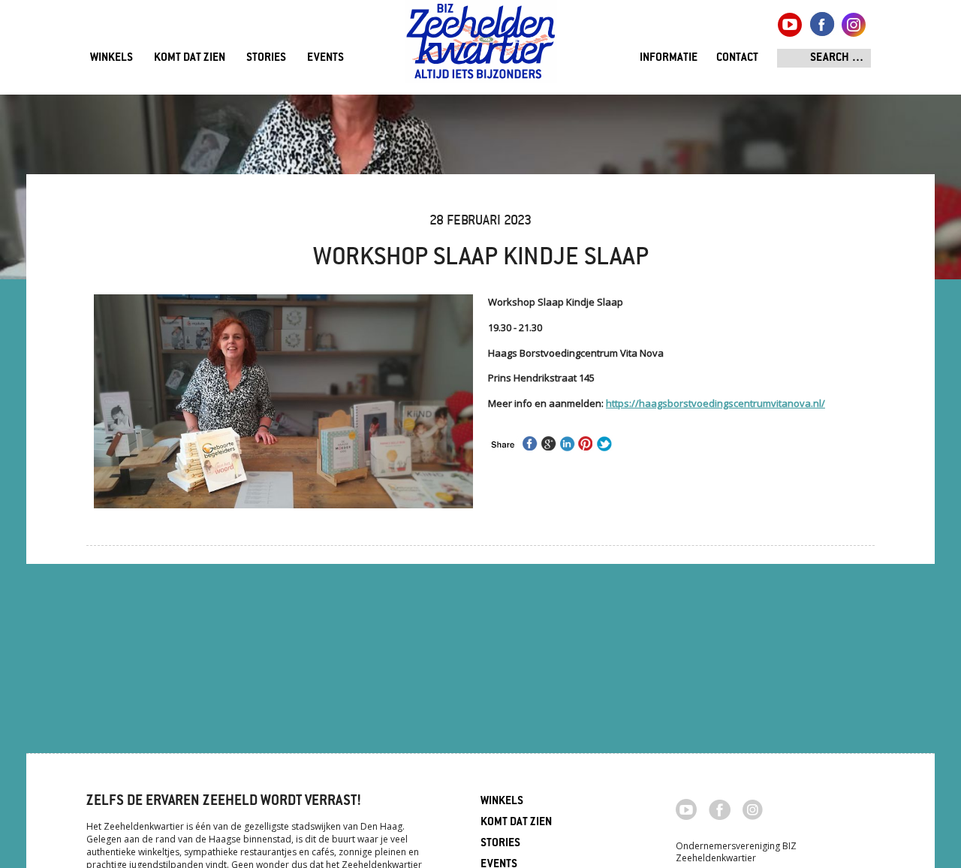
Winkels (111, 58)
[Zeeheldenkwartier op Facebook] (720, 809)
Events (325, 58)
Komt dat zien (189, 58)
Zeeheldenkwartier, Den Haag (481, 47)
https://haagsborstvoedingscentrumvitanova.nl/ (715, 403)
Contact (737, 58)
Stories (266, 58)
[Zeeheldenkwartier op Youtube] (686, 808)
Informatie (668, 58)
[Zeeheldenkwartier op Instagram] (753, 809)
